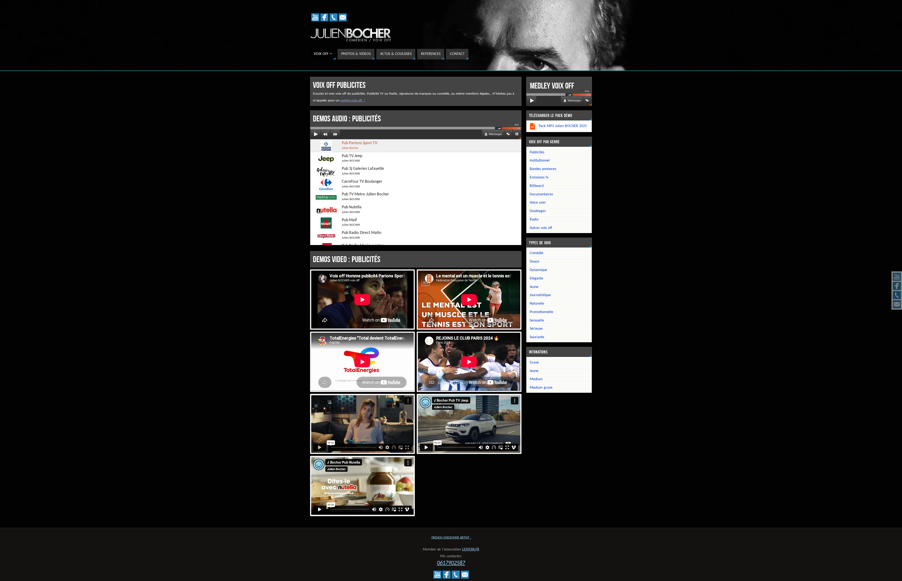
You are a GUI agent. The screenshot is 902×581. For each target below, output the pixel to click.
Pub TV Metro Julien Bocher (365, 196)
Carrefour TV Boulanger (362, 183)
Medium (536, 379)
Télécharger (495, 134)
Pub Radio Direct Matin (361, 235)
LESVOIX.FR (470, 549)
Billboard (537, 186)
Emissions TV (539, 177)
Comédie (536, 253)
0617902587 (451, 563)
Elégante (536, 278)
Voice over (538, 203)
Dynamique (538, 270)
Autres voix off (541, 228)
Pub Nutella (352, 209)
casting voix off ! (352, 100)
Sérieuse (536, 329)
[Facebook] (897, 286)
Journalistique (540, 295)
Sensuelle (537, 320)
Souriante (537, 337)
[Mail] (897, 304)
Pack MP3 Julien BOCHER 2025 (563, 126)
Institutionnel (540, 161)
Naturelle (537, 304)
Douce (534, 261)
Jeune (534, 287)
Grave (534, 362)
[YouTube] (897, 277)
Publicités (537, 152)
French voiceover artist (450, 537)
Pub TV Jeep (352, 158)
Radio (534, 219)
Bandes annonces (543, 169)
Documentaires (541, 194)
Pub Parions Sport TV (359, 145)
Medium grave (541, 388)
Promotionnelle (541, 312)
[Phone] (897, 295)
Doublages (538, 211)
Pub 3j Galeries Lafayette (363, 171)
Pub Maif (351, 222)
